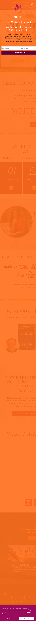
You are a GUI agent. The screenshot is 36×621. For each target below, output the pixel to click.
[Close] (33, 608)
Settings (9, 618)
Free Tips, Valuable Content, (18, 27)
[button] (32, 3)
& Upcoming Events (18, 30)
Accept (26, 618)
